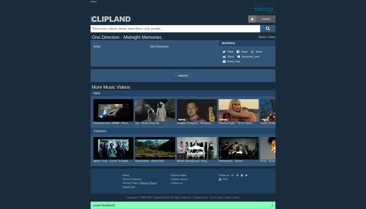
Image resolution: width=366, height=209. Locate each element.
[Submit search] (267, 28)
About (126, 175)
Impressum (129, 187)
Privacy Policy (131, 183)
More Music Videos (111, 87)
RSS (225, 179)
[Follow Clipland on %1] (234, 175)
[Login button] (252, 19)
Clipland (111, 19)
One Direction (159, 46)
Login (266, 19)
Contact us (177, 183)
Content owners (179, 179)
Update (183, 76)
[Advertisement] (306, 72)
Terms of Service (132, 179)
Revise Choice (149, 183)
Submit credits (179, 175)
